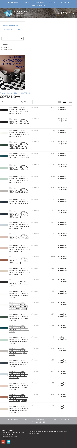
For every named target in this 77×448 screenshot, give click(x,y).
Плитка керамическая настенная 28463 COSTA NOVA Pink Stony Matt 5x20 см (19, 237)
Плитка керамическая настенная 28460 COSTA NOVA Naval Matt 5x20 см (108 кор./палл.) (18, 214)
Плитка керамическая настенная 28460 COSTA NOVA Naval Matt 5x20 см (18, 201)
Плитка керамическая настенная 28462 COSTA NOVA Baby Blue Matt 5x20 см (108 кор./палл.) (19, 225)
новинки (6, 47)
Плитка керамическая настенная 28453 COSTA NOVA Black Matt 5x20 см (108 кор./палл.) (18, 110)
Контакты (65, 2)
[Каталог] (12, 72)
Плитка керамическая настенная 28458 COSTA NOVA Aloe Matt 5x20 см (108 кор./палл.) (18, 179)
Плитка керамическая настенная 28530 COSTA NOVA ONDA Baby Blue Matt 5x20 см (18, 375)
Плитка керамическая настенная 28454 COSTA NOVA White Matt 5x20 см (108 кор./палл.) (19, 133)
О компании (13, 2)
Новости (52, 2)
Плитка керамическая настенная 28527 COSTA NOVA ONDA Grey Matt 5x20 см (18, 352)
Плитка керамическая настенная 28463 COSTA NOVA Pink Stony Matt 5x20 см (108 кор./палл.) (19, 248)
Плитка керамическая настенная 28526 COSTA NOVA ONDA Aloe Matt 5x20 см (18, 340)
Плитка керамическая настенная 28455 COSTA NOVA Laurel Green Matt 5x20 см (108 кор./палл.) (18, 145)
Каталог (26, 2)
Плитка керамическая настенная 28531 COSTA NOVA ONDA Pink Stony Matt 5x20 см (18, 386)
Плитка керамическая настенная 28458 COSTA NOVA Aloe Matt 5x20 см (18, 167)
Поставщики (39, 2)
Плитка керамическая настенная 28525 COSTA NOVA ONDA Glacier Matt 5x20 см (19, 329)
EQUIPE (16, 93)
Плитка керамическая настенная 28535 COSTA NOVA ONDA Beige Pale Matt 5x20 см (18, 409)
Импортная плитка (10, 25)
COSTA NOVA (25, 93)
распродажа (8, 49)
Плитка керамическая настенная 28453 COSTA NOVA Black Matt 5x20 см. (19, 121)
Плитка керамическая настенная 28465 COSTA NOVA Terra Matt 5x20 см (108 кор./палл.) (18, 260)
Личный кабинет (38, 5)
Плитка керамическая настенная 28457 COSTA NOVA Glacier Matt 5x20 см (19, 155)
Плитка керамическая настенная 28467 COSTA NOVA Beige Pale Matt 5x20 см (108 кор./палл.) (19, 271)
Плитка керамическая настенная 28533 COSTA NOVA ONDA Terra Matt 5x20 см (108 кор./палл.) (18, 398)
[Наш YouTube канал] (3, 442)
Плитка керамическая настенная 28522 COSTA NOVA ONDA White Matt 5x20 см (18, 294)
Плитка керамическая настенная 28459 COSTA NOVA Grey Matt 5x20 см (18, 190)
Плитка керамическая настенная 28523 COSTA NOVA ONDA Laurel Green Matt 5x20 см (18, 317)
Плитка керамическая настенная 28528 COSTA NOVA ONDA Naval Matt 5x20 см (18, 363)
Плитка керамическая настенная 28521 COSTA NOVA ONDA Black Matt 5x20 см (18, 283)
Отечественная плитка (11, 29)
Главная (2, 93)
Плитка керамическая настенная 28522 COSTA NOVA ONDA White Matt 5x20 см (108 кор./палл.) (18, 306)
